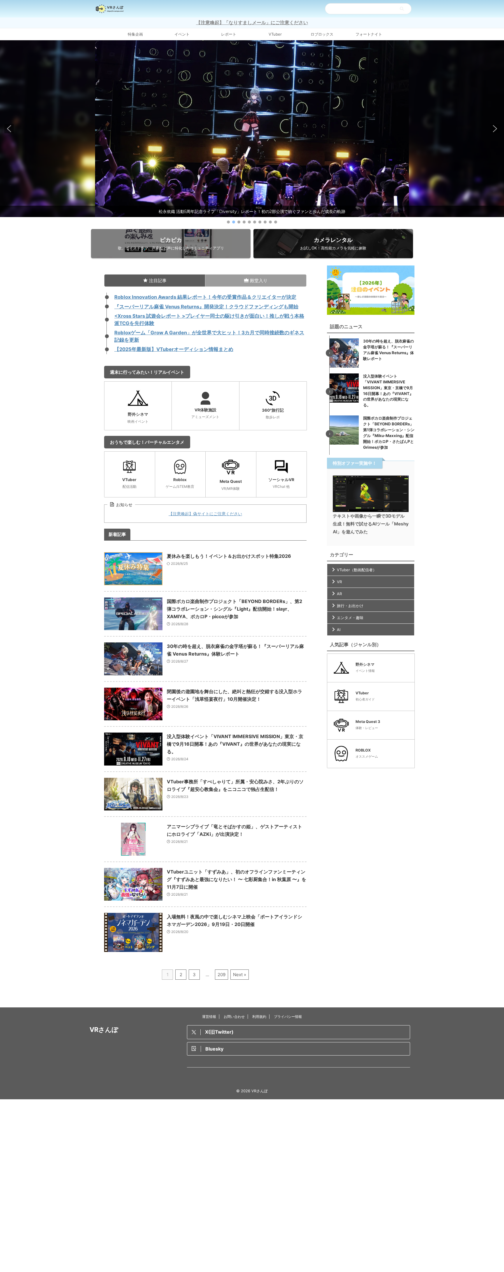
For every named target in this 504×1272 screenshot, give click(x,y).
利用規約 (259, 1016)
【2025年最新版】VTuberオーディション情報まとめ (173, 349)
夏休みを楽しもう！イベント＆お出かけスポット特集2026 (229, 556)
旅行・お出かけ (350, 605)
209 (221, 974)
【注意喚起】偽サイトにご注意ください (205, 513)
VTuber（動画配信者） (357, 569)
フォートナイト (369, 34)
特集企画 (135, 34)
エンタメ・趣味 (350, 617)
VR (339, 581)
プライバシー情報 (288, 1016)
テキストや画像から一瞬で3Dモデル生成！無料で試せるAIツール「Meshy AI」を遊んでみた (371, 523)
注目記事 (158, 280)
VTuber (275, 34)
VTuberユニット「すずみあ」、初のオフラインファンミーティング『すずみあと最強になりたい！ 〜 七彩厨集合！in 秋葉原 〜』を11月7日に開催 (236, 879)
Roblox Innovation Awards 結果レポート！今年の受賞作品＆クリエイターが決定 (205, 297)
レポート (228, 34)
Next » (239, 974)
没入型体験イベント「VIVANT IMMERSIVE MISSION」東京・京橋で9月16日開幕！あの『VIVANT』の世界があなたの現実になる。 (235, 743)
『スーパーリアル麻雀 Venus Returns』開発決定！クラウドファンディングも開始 (206, 307)
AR (339, 593)
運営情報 (209, 1016)
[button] (252, 128)
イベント (182, 34)
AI (338, 629)
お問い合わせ (234, 1016)
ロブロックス (322, 34)
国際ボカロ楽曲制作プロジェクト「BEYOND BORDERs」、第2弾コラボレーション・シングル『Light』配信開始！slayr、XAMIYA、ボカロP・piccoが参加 (234, 608)
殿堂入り (258, 280)
